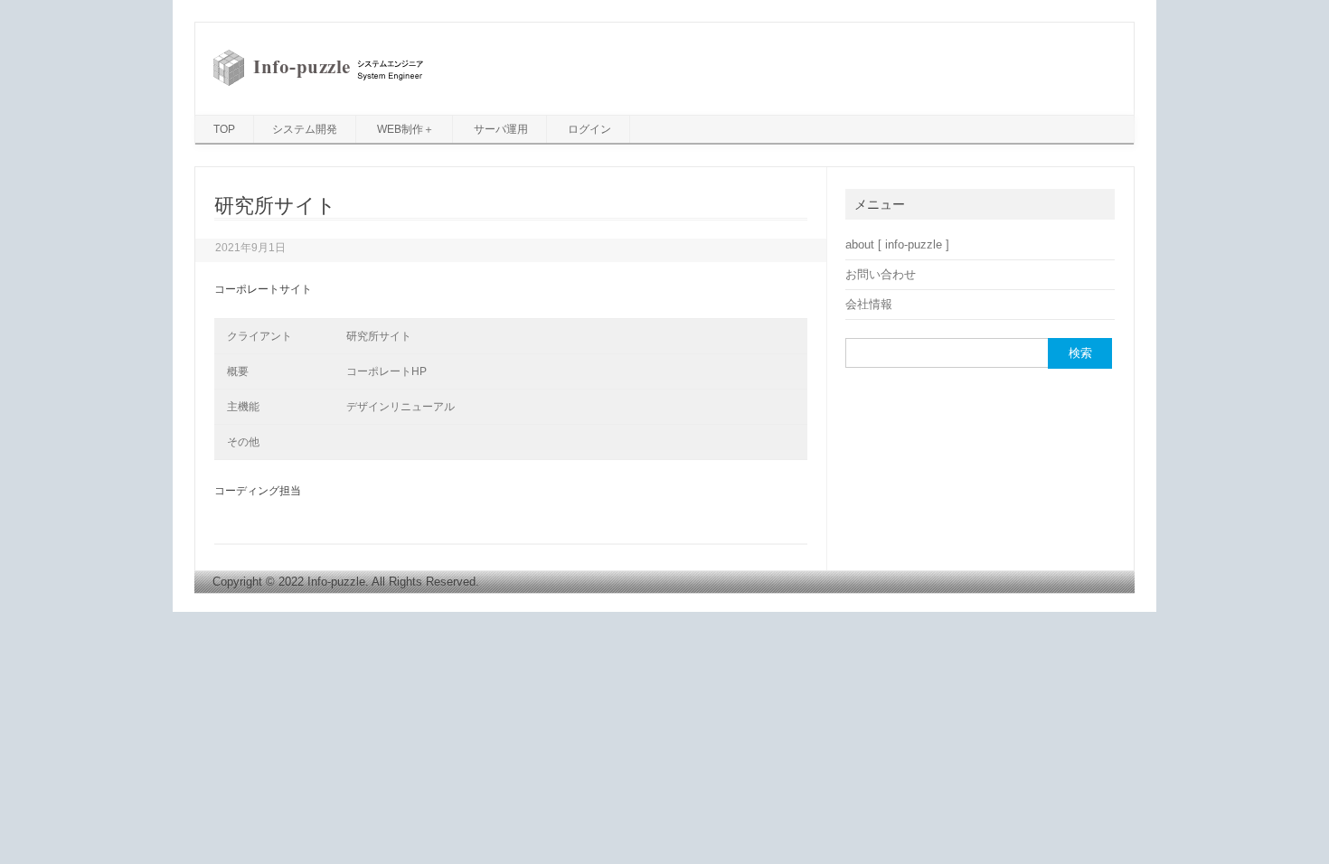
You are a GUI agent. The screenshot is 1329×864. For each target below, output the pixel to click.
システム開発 (304, 129)
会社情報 (868, 304)
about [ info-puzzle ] (897, 244)
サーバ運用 (501, 129)
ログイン (589, 129)
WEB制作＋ (405, 129)
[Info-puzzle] (319, 85)
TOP (224, 129)
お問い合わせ (880, 274)
